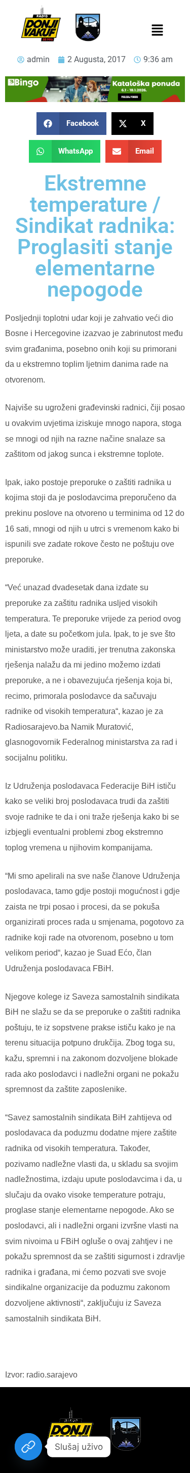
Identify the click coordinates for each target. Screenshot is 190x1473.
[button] (157, 31)
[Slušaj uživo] (28, 1446)
